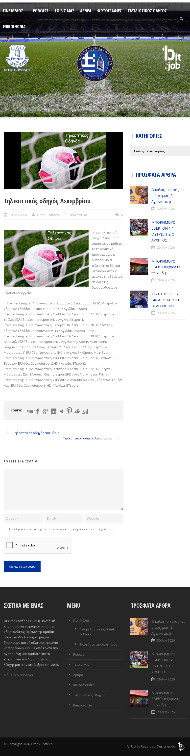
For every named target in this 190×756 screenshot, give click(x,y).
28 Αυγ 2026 (166, 313)
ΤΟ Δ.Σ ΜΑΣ (64, 11)
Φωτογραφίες (109, 11)
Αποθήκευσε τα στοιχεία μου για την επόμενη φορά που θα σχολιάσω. (62, 529)
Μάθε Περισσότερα (18, 675)
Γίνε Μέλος (13, 11)
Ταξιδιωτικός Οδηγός (147, 11)
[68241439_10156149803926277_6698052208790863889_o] (63, 160)
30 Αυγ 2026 (166, 208)
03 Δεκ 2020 (18, 215)
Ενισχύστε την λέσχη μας (98, 644)
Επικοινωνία (14, 26)
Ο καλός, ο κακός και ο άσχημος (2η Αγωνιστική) (168, 195)
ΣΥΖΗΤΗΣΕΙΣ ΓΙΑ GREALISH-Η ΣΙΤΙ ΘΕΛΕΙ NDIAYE (165, 300)
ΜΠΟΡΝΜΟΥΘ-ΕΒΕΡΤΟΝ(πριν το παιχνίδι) (166, 267)
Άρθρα (85, 11)
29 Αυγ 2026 (166, 247)
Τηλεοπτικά (78, 215)
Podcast (40, 11)
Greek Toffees (48, 215)
